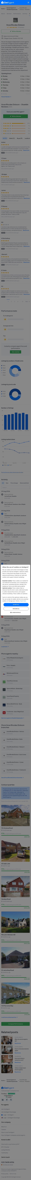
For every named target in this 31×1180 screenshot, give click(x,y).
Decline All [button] (16, 608)
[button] (15, 612)
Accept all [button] (16, 604)
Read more (23, 601)
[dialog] (15, 590)
